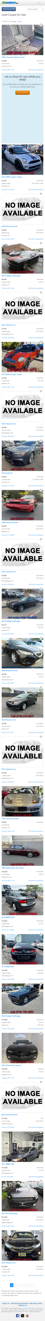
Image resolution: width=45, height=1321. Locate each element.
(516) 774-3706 (9, 1127)
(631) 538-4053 (9, 338)
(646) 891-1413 (9, 1078)
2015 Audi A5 (7, 473)
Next (19, 21)
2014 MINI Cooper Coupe (12, 177)
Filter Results (8, 9)
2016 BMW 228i (8, 917)
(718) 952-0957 (9, 634)
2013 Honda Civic (9, 720)
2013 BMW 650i (8, 966)
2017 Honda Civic (9, 1263)
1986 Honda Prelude (10, 522)
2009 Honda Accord (9, 670)
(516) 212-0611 (9, 732)
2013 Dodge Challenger (11, 276)
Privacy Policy (38, 1308)
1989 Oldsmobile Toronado (13, 868)
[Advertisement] (22, 119)
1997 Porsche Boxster (10, 818)
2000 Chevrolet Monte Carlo (13, 57)
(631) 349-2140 (9, 831)
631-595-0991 (8, 1177)
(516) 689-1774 (9, 70)
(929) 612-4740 (9, 190)
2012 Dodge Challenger (11, 1016)
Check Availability (37, 70)
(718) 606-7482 (9, 1226)
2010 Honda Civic (9, 325)
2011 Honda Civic (9, 769)
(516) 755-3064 (9, 1029)
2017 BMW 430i (8, 1164)
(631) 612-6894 (9, 930)
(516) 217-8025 (9, 535)
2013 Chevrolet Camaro (11, 1065)
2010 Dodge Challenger (11, 621)
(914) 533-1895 (9, 239)
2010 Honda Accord (9, 226)
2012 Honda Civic (9, 424)
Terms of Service (26, 1308)
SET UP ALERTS (22, 93)
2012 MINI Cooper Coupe (12, 374)
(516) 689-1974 (9, 387)
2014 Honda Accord (9, 1114)
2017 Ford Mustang (9, 1213)
